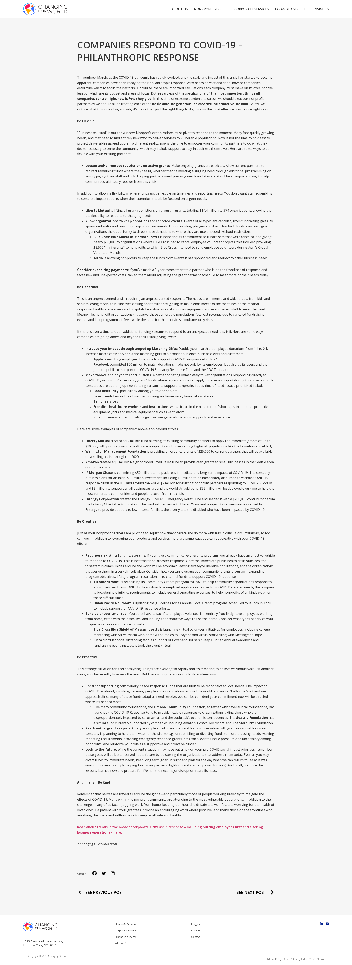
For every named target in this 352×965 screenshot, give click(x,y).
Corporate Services (251, 9)
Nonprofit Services (211, 9)
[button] (94, 873)
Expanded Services (291, 9)
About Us (179, 9)
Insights (321, 9)
